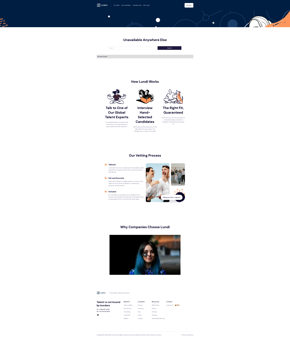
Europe (140, 305)
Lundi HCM (127, 315)
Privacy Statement (187, 335)
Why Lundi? (146, 5)
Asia (139, 312)
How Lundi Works (126, 5)
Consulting (127, 312)
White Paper (155, 305)
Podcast (154, 312)
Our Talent (117, 5)
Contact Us (169, 305)
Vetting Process (137, 5)
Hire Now (189, 5)
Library (154, 308)
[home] (104, 5)
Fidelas (126, 318)
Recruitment (127, 308)
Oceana (140, 318)
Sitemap (154, 315)
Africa (139, 315)
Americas (141, 308)
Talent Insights (128, 305)
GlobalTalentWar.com (158, 318)
